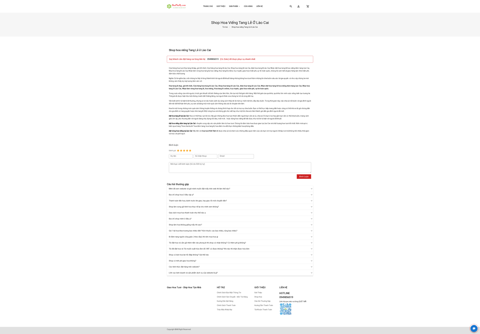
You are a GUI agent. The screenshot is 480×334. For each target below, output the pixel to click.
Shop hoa (258, 297)
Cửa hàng (248, 6)
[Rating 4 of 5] (187, 150)
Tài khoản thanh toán (263, 309)
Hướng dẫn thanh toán (263, 305)
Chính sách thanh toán (226, 305)
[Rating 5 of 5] (190, 150)
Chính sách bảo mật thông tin (229, 292)
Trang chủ (208, 6)
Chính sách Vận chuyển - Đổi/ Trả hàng (232, 297)
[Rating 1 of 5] (178, 150)
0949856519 (212, 59)
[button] (298, 6)
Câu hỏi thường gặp (262, 301)
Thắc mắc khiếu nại (224, 309)
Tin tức (225, 27)
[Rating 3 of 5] (184, 150)
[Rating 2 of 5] (181, 150)
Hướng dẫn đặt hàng (225, 301)
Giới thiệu (220, 6)
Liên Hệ (259, 6)
